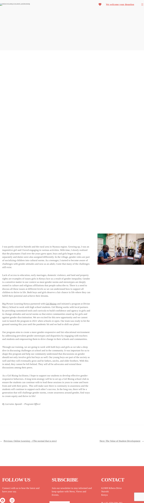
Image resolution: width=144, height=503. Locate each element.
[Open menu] (142, 4)
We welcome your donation (120, 4)
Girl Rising (51, 303)
